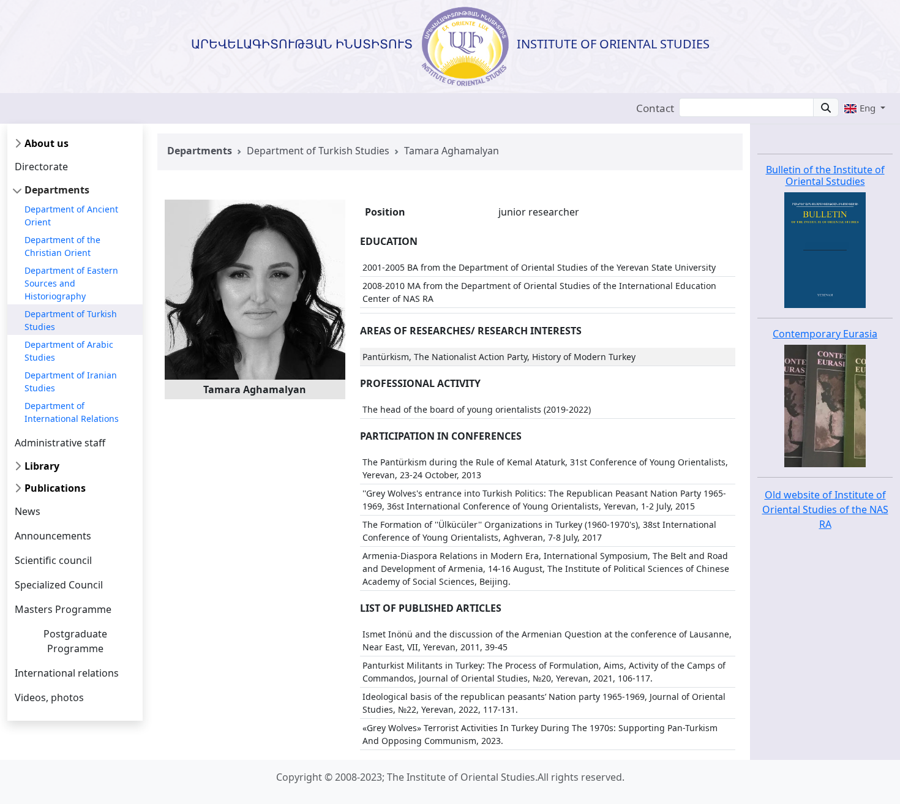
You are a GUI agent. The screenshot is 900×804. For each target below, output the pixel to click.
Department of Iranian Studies (70, 381)
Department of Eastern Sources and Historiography (71, 283)
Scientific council (53, 560)
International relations (67, 673)
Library (41, 466)
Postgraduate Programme (75, 641)
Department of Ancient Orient (71, 215)
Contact (655, 108)
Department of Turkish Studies (70, 320)
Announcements (53, 536)
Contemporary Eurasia (825, 333)
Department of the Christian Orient (62, 246)
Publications (55, 488)
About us (46, 143)
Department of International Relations (71, 412)
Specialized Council (59, 585)
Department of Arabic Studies (68, 351)
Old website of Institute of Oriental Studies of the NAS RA (825, 509)
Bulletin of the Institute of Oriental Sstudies (825, 175)
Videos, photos (49, 697)
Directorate (41, 166)
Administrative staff (60, 442)
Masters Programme (63, 609)
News (27, 511)
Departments (56, 190)
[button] (864, 108)
